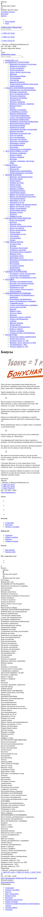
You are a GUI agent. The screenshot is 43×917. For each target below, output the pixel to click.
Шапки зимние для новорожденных (23, 204)
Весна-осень (14, 169)
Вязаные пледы (15, 254)
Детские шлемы (16, 187)
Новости (8, 539)
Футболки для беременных (20, 327)
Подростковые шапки (18, 210)
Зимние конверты (16, 86)
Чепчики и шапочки (17, 102)
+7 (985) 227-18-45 (8, 37)
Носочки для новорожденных (21, 226)
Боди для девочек (16, 135)
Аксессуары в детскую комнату (21, 289)
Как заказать (10, 550)
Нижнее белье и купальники (20, 149)
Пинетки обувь (15, 224)
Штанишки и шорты (17, 143)
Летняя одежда (15, 100)
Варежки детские (16, 212)
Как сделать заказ (11, 894)
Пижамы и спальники (18, 110)
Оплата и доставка (12, 527)
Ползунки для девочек (18, 139)
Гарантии (8, 535)
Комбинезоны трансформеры (21, 171)
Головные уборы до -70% (19, 341)
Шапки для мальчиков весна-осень (23, 196)
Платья (12, 108)
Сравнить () (32, 878)
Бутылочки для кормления (20, 275)
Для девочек (14, 80)
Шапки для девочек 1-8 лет (20, 206)
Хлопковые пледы (16, 256)
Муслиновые (15, 264)
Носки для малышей (17, 220)
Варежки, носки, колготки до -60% (23, 343)
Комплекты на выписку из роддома (23, 64)
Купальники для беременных (21, 299)
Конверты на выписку (18, 66)
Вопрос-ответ (10, 552)
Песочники (14, 147)
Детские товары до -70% (19, 346)
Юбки (12, 163)
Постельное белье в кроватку (21, 252)
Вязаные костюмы (16, 131)
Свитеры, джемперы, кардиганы (22, 161)
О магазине (9, 523)
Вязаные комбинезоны (18, 114)
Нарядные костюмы (17, 127)
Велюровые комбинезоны (19, 119)
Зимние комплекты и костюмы (21, 173)
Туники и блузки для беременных (22, 333)
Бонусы (8, 892)
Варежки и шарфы (17, 189)
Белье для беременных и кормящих (23, 301)
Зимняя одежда (15, 167)
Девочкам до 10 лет (17, 202)
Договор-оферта (11, 907)
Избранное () (21, 878)
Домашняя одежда (16, 303)
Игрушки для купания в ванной (22, 283)
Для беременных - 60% (18, 345)
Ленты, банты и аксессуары (20, 72)
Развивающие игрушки (18, 285)
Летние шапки (15, 181)
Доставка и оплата (8, 12)
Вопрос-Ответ (10, 896)
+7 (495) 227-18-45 (8, 33)
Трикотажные (15, 268)
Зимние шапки (15, 185)
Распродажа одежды (17, 339)
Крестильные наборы (18, 76)
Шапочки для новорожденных (21, 177)
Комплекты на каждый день (20, 133)
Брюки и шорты (16, 155)
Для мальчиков (15, 78)
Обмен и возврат (11, 537)
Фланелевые (14, 262)
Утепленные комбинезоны (20, 115)
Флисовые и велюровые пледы (21, 260)
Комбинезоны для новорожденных (23, 90)
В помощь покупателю (13, 900)
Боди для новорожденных (19, 94)
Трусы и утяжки (16, 313)
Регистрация (10, 21)
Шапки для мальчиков (18, 208)
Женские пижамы (16, 323)
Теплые (12, 240)
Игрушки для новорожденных (21, 281)
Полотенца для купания (19, 248)
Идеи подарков (15, 291)
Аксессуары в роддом (18, 307)
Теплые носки (15, 232)
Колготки (13, 222)
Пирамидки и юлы (17, 287)
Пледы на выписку (17, 70)
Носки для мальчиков (18, 230)
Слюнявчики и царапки (19, 112)
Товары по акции (11, 541)
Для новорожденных (17, 191)
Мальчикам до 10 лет (17, 200)
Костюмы (13, 159)
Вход (7, 23)
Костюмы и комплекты (18, 92)
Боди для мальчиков (17, 137)
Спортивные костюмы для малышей (23, 129)
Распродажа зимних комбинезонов (23, 337)
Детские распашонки (18, 96)
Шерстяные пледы (17, 258)
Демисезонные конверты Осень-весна (24, 84)
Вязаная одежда (16, 106)
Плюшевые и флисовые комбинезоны (24, 121)
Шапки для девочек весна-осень (22, 194)
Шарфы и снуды (16, 216)
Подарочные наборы (17, 125)
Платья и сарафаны (17, 157)
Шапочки (13, 74)
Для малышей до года (18, 234)
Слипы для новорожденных (20, 117)
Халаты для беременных (19, 319)
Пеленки (13, 246)
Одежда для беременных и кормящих (24, 305)
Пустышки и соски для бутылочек (22, 273)
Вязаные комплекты (17, 82)
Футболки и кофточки (18, 153)
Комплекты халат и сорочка (20, 317)
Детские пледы (15, 244)
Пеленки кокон (15, 269)
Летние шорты (15, 325)
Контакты (4, 14)
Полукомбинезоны (17, 145)
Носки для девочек (17, 228)
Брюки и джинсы (16, 329)
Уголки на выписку (17, 68)
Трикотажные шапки (17, 192)
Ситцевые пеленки (17, 266)
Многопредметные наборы (20, 123)
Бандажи (13, 309)
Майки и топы (15, 311)
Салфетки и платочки (18, 250)
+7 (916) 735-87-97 (8, 41)
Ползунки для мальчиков (19, 141)
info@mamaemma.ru (8, 492)
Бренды (4, 16)
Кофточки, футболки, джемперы (22, 104)
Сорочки (13, 321)
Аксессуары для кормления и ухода (23, 277)
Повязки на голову (17, 183)
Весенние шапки (16, 179)
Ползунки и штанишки (18, 98)
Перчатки (13, 214)
